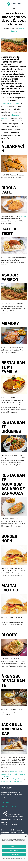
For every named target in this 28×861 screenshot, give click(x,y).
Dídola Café (22, 216)
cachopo (4, 781)
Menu (14, 8)
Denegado (14, 850)
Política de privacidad (15, 858)
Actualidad (13, 772)
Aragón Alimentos (18, 779)
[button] (25, 836)
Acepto (14, 846)
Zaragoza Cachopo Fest (10, 103)
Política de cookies (6, 858)
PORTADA (15, 774)
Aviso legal (23, 858)
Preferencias (14, 854)
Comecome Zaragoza (14, 4)
